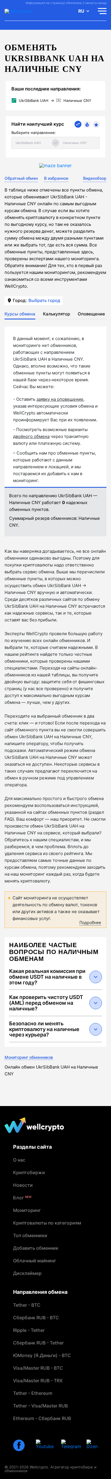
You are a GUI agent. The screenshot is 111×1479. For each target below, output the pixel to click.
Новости (23, 1185)
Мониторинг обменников (29, 1057)
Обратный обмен (21, 178)
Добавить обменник (35, 1248)
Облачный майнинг (34, 1260)
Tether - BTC (26, 1305)
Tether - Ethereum (32, 1393)
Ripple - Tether (29, 1330)
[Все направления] (78, 124)
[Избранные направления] (96, 124)
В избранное (56, 178)
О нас (19, 1160)
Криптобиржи (29, 1172)
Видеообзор (94, 178)
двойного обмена (31, 436)
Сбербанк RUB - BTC (36, 1317)
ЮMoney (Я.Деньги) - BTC (42, 1355)
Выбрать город (44, 300)
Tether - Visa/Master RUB (40, 1406)
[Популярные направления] (87, 124)
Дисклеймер (27, 1273)
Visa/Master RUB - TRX (38, 1380)
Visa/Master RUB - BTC (38, 1368)
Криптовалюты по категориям (47, 1223)
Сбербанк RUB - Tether (38, 1343)
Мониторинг (27, 1210)
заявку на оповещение (59, 399)
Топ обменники (30, 1235)
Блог (22, 1197)
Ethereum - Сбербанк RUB (42, 1418)
